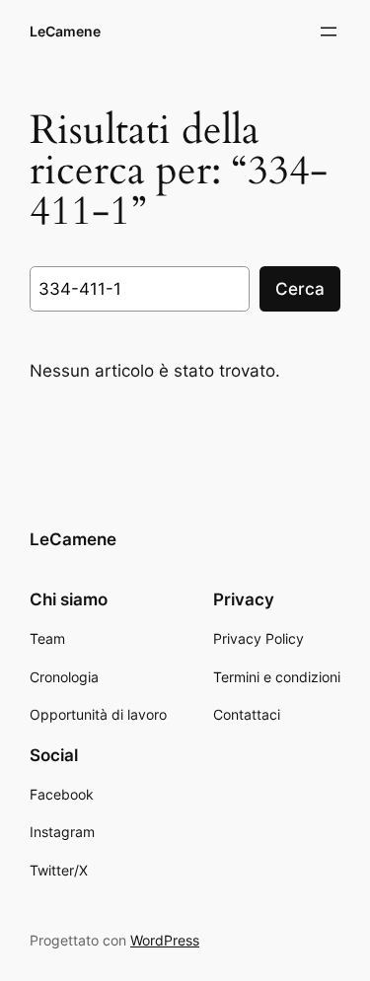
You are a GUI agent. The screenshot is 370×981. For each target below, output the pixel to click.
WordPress (164, 940)
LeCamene (65, 31)
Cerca (300, 289)
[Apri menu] (328, 31)
